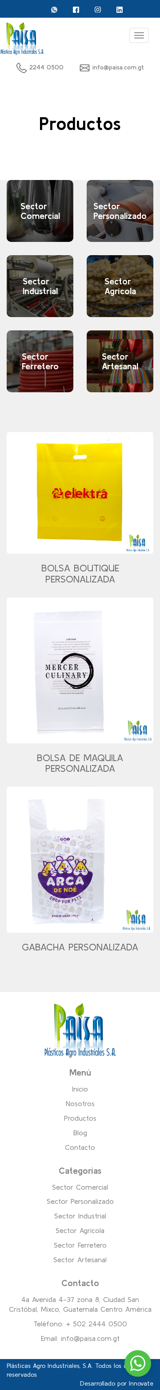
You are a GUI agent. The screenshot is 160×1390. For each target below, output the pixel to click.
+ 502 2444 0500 (96, 1324)
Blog (80, 1133)
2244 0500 (45, 67)
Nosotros (80, 1103)
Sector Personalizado (80, 1201)
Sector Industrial (80, 1216)
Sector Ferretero (80, 1245)
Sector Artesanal (80, 1260)
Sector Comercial (80, 1187)
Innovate (141, 1383)
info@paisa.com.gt (118, 67)
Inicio (80, 1089)
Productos (80, 1118)
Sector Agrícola (80, 1230)
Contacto (80, 1147)
